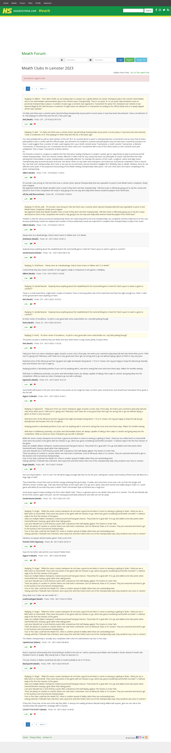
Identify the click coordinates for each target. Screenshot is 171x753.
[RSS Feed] (146, 737)
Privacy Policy (35, 737)
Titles (30, 3)
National (47, 3)
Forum (22, 3)
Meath (14, 3)
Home (5, 3)
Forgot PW (141, 60)
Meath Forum (34, 53)
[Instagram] (140, 737)
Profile (38, 3)
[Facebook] (137, 737)
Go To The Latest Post (140, 72)
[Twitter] (143, 737)
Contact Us (47, 737)
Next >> (43, 88)
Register (129, 60)
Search (148, 10)
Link (26, 124)
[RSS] (168, 9)
